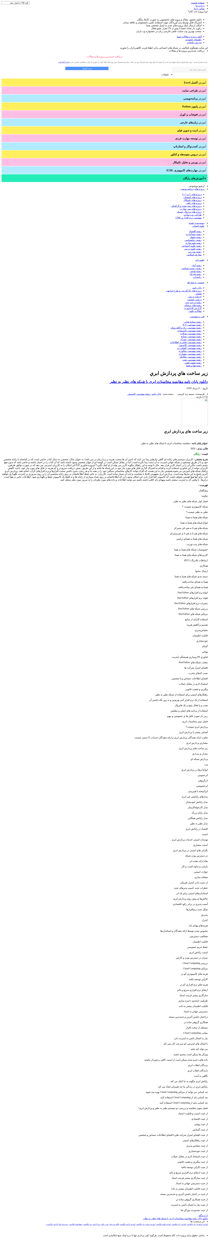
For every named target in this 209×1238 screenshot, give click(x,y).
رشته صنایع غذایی (193, 322)
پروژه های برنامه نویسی (192, 189)
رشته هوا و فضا (194, 365)
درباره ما (200, 5)
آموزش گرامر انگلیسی (127, 1224)
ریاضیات (197, 277)
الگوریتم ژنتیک (114, 1224)
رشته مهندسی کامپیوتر (190, 345)
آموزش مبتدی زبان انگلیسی (145, 1224)
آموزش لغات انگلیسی (163, 1224)
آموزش (195, 82)
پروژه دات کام (63, 1224)
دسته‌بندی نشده (196, 223)
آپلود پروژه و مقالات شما (189, 36)
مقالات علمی (195, 311)
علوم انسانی (198, 226)
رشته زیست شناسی (191, 268)
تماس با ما (199, 8)
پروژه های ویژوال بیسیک (189, 212)
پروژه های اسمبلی (192, 197)
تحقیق (199, 293)
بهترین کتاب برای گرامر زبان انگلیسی (96, 1224)
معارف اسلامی (194, 254)
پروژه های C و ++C (192, 194)
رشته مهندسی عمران (191, 339)
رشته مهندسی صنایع (191, 336)
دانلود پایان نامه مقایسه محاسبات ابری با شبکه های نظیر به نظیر (159, 382)
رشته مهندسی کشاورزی (189, 348)
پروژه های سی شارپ (191, 209)
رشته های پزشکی (193, 305)
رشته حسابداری (194, 234)
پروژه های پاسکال (192, 200)
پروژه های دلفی (194, 203)
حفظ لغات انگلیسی (75, 1224)
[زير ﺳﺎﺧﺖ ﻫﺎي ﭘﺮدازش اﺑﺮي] (195, 425)
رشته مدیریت (195, 251)
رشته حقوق (196, 237)
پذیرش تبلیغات (194, 42)
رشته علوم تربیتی (193, 249)
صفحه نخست (197, 2)
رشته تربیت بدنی (193, 302)
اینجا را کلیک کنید (64, 62)
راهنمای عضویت (193, 39)
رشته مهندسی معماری (190, 354)
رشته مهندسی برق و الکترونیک (186, 327)
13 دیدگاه (203, 1215)
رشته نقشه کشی (193, 362)
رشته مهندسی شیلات (191, 333)
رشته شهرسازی (193, 243)
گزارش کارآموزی (193, 308)
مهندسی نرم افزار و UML (188, 217)
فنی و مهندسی (197, 316)
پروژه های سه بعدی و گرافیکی (186, 206)
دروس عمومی (194, 299)
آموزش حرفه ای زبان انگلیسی (197, 1224)
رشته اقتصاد (195, 231)
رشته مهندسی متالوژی (190, 351)
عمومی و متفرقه (195, 282)
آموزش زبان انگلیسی (178, 1224)
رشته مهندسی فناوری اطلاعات (186, 342)
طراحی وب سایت (193, 214)
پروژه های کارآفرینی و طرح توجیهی (184, 290)
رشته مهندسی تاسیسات (189, 330)
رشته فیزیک (196, 274)
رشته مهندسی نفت (192, 359)
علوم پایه (199, 260)
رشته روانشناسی (193, 240)
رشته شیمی (196, 271)
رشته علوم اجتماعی (191, 246)
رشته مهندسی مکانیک (191, 357)
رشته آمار (197, 265)
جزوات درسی (195, 296)
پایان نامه (197, 287)
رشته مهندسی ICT (192, 324)
